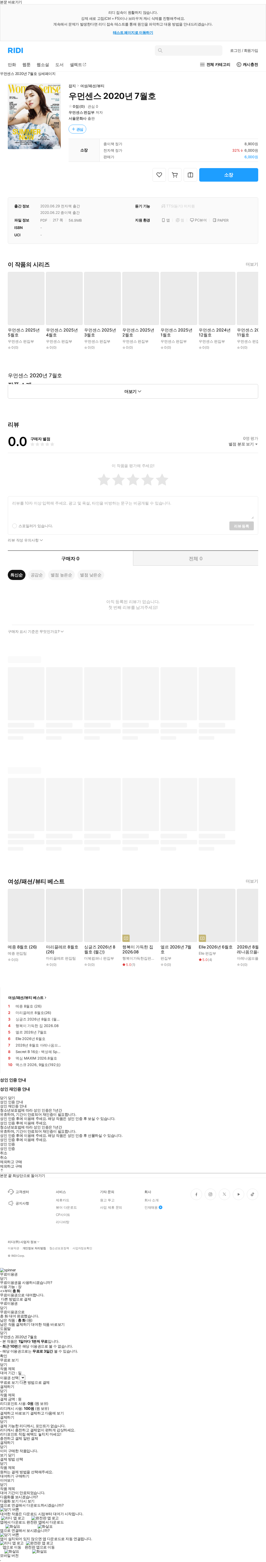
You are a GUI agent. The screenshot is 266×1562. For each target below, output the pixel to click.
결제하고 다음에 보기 (47, 1413)
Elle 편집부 (207, 953)
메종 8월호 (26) (22, 947)
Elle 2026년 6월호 (216, 947)
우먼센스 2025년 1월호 (176, 332)
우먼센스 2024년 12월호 (214, 332)
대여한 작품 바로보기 (47, 1324)
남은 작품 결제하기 (15, 1324)
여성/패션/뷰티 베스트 (26, 997)
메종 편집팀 (17, 953)
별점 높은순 (61, 574)
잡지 (72, 86)
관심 (80, 129)
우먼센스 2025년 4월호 (62, 332)
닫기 (11, 1455)
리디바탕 (62, 1222)
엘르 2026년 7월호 (176, 949)
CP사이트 (63, 1215)
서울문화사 (78, 118)
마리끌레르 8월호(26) (62, 949)
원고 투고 (107, 1200)
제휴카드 (62, 1200)
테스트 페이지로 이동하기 (133, 32)
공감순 (37, 574)
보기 (3, 1455)
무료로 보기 (9, 1382)
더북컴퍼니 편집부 (99, 958)
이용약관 (13, 1248)
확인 (3, 1356)
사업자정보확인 (82, 1248)
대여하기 (7, 1476)
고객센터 (22, 1192)
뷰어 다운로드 (66, 1207)
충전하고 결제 (11, 1438)
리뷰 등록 (241, 526)
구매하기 (22, 1476)
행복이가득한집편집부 (140, 958)
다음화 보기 (9, 1501)
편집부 (166, 958)
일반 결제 (30, 1438)
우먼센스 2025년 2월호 (138, 332)
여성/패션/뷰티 (92, 86)
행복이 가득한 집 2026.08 (137, 949)
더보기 (252, 264)
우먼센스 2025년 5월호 (23, 332)
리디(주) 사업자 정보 (22, 1242)
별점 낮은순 (91, 574)
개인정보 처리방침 (34, 1248)
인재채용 (151, 1207)
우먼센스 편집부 (82, 112)
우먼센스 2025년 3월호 (100, 332)
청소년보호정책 (59, 1248)
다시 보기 (27, 1501)
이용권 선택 (9, 1377)
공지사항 (22, 1203)
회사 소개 (151, 1200)
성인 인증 (7, 1144)
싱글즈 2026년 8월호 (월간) (99, 949)
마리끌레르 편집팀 (61, 958)
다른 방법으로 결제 (16, 1299)
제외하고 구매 (11, 1162)
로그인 (244, 50)
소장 (229, 174)
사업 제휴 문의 (111, 1207)
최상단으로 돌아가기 (28, 1175)
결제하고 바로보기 (14, 1413)
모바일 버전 (9, 1555)
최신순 (16, 574)
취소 (3, 1153)
